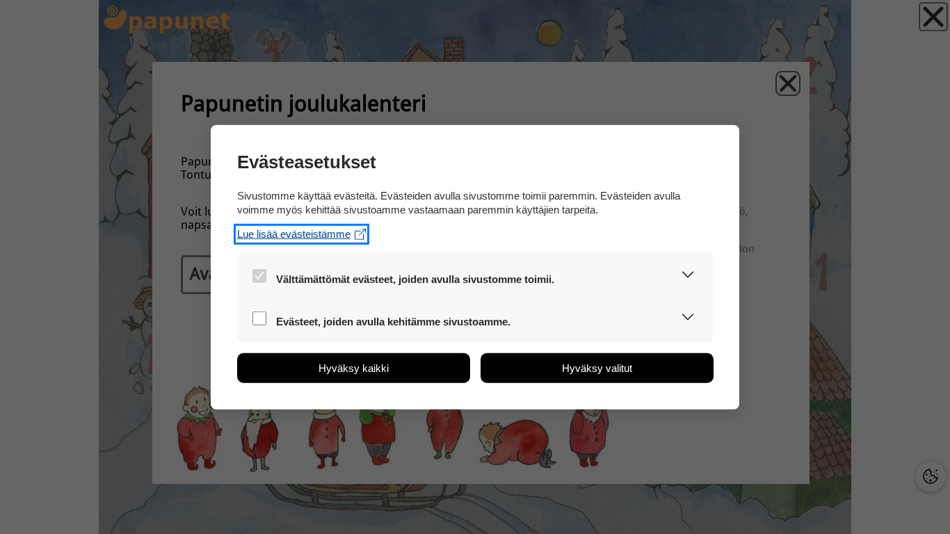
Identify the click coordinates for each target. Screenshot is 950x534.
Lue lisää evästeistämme (294, 234)
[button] (688, 275)
